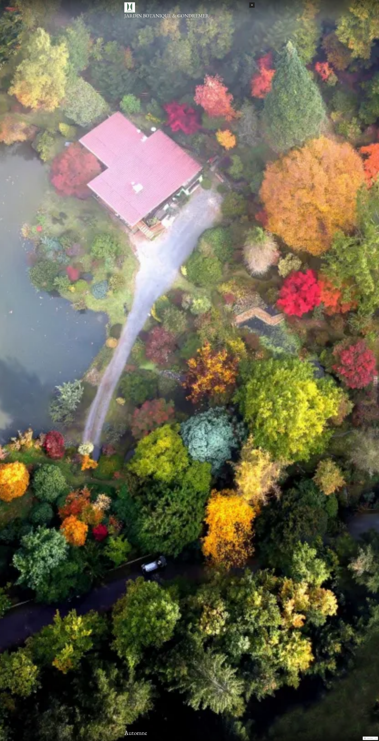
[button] (252, 5)
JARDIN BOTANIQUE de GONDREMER (166, 16)
